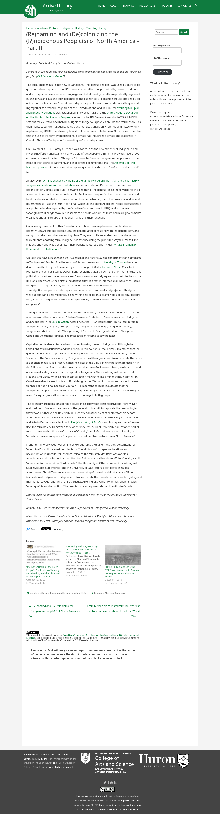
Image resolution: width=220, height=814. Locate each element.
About (114, 5)
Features (128, 5)
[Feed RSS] (115, 782)
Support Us (184, 5)
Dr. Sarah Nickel (111, 267)
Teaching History (96, 28)
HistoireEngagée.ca (160, 128)
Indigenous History (72, 28)
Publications (147, 5)
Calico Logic (38, 766)
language (99, 592)
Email (161, 58)
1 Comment (61, 54)
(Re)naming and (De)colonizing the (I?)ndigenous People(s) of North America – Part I (55, 611)
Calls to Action (60, 322)
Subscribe (163, 72)
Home (101, 5)
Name (162, 45)
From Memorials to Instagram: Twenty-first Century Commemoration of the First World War (113, 611)
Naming (109, 592)
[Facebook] (108, 782)
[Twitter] (105, 782)
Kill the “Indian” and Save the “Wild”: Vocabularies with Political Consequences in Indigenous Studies (122, 571)
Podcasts (166, 5)
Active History (57, 6)
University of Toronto (114, 262)
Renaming (120, 592)
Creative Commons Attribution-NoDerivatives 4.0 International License (82, 636)
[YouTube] (111, 782)
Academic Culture (47, 28)
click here (167, 120)
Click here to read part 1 (50, 76)
